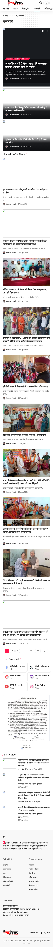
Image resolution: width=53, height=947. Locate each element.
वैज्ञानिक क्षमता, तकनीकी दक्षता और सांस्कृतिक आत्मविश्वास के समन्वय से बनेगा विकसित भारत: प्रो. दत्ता (33, 763)
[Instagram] (39, 676)
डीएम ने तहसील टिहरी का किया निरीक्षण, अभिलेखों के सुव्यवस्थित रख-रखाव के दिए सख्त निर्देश (33, 777)
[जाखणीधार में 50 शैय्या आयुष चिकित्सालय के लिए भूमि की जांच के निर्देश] (26, 43)
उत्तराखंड (9, 59)
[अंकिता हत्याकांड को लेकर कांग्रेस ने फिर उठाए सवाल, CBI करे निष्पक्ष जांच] (26, 272)
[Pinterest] (15, 676)
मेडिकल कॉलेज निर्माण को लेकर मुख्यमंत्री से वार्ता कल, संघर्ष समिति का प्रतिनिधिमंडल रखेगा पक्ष (25, 242)
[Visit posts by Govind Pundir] (6, 78)
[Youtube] (15, 686)
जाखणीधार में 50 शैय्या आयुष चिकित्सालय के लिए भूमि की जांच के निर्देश (26, 65)
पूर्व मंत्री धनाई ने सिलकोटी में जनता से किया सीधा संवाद (25, 386)
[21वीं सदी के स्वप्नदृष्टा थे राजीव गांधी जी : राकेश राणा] (26, 418)
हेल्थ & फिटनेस (22, 817)
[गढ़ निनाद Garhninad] (15, 3)
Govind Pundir (14, 79)
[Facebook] (15, 667)
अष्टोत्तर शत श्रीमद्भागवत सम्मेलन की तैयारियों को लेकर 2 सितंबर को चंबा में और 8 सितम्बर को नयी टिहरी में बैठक (34, 795)
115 (31, 651)
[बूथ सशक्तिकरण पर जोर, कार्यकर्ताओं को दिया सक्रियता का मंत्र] (26, 172)
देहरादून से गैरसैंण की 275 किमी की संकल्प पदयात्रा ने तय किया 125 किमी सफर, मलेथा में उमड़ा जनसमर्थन (26, 339)
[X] (39, 667)
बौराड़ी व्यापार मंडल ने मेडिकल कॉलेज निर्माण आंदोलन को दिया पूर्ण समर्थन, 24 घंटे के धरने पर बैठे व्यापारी (25, 633)
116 (38, 651)
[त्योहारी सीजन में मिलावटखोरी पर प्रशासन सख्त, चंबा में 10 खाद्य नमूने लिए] (9, 811)
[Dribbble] (39, 686)
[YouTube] (48, 932)
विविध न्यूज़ (25, 59)
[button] (5, 3)
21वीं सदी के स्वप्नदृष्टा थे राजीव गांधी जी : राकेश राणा (24, 434)
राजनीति (17, 59)
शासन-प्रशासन (37, 784)
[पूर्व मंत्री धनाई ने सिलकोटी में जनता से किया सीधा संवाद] (26, 369)
